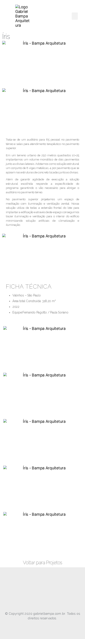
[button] (75, 16)
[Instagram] (37, 587)
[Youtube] (47, 587)
